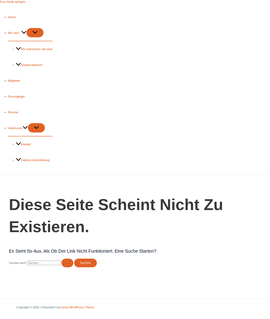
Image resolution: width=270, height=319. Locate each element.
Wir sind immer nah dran (37, 49)
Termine (13, 112)
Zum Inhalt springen (12, 1)
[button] (23, 33)
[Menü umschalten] (34, 32)
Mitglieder (14, 80)
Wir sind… (14, 33)
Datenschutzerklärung (35, 160)
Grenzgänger (16, 96)
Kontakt (26, 144)
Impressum (15, 128)
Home (12, 17)
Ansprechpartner (31, 65)
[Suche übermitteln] (67, 263)
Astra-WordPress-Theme (77, 307)
